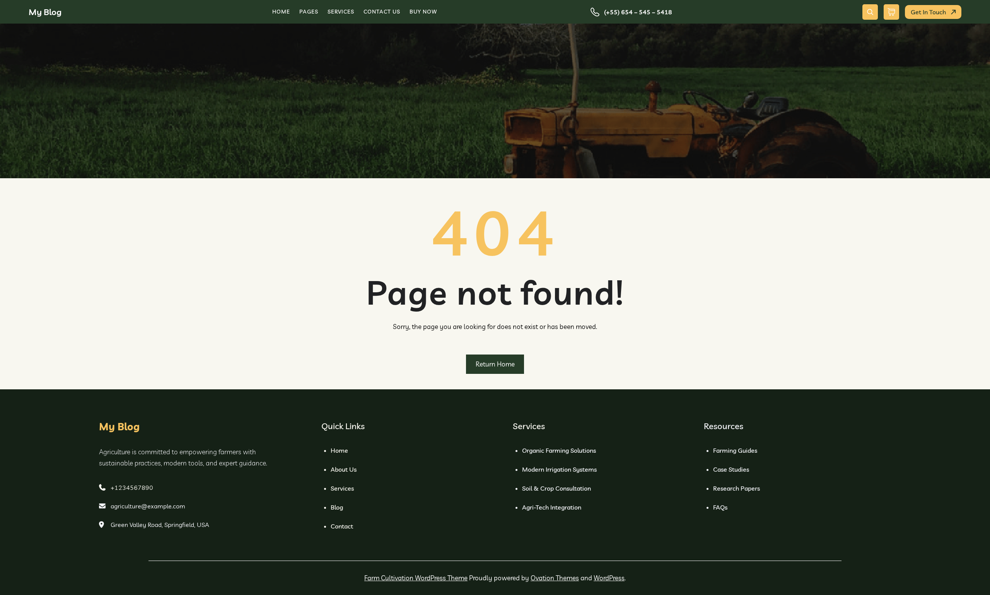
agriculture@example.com (148, 506)
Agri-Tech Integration (551, 507)
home (339, 450)
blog (337, 507)
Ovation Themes (555, 578)
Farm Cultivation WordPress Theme (416, 578)
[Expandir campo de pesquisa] (870, 12)
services (342, 488)
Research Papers (736, 488)
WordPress (609, 578)
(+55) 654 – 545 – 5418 (638, 12)
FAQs (720, 507)
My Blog (45, 12)
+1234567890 (132, 487)
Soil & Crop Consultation (556, 488)
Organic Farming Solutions (559, 450)
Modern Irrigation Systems (559, 469)
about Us (344, 469)
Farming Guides (735, 450)
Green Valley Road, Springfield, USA (160, 525)
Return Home (495, 364)
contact (342, 526)
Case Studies (731, 469)
